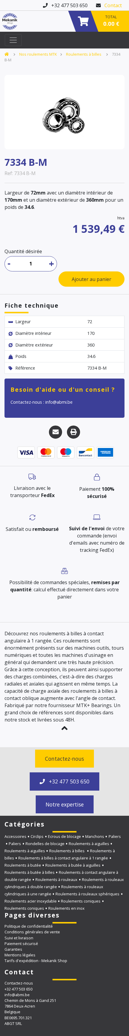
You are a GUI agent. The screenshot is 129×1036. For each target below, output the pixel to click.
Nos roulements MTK (38, 54)
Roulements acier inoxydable (30, 901)
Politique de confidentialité (28, 926)
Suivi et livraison (18, 938)
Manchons (94, 836)
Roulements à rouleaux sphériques (87, 894)
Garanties (13, 949)
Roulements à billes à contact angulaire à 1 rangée (63, 858)
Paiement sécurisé (21, 943)
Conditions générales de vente (32, 932)
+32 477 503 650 (68, 781)
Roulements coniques (80, 901)
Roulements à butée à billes (29, 872)
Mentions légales (19, 955)
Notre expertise (65, 804)
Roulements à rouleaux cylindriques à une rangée (53, 890)
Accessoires (15, 836)
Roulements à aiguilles (89, 843)
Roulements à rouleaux (56, 879)
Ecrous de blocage (64, 836)
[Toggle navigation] (13, 40)
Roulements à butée (22, 865)
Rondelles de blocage (45, 843)
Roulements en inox (66, 908)
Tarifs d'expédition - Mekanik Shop (35, 960)
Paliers (15, 843)
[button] (64, 728)
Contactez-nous (64, 758)
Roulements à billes (84, 54)
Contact (113, 5)
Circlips (37, 836)
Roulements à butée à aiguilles (72, 865)
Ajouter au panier (91, 279)
